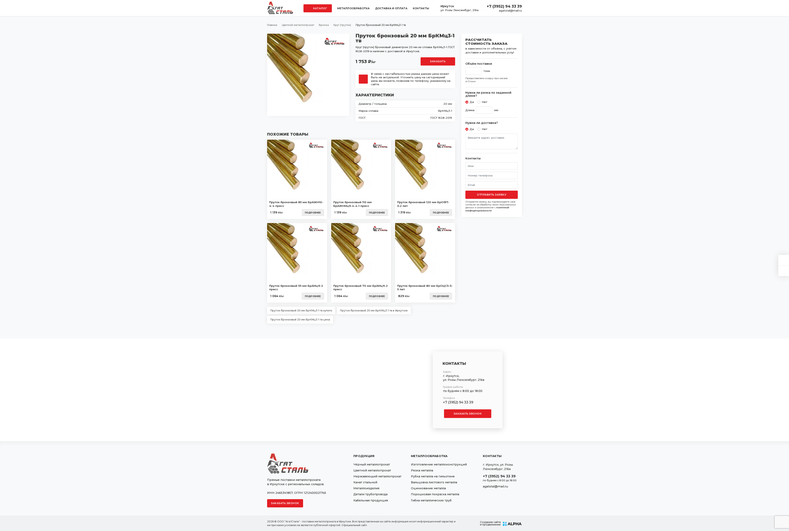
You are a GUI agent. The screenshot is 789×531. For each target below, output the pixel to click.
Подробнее (313, 212)
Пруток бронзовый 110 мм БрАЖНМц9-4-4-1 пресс (352, 203)
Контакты (421, 8)
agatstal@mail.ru (510, 10)
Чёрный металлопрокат (371, 464)
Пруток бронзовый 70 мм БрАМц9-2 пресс (360, 287)
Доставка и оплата (391, 8)
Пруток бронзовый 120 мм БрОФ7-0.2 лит (423, 203)
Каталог (320, 8)
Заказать (438, 61)
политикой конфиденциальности (487, 209)
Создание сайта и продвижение (490, 523)
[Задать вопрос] (783, 260)
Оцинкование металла (428, 488)
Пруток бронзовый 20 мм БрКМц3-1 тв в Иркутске (374, 310)
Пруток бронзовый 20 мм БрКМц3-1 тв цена (300, 319)
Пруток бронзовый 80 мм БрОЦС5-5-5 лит (425, 287)
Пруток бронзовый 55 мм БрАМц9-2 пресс (296, 287)
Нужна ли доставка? (481, 122)
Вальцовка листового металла (434, 482)
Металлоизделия (366, 488)
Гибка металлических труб (431, 500)
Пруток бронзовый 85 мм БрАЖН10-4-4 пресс (296, 203)
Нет (484, 102)
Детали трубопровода (370, 494)
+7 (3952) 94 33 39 (504, 6)
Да (472, 102)
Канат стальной (365, 482)
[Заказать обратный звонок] (783, 271)
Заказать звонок (468, 413)
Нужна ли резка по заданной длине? (488, 94)
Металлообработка (353, 8)
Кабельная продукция (370, 500)
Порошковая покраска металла (435, 494)
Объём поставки (478, 63)
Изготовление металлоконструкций (439, 464)
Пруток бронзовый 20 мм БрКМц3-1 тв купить (301, 310)
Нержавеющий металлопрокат (377, 476)
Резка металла (422, 470)
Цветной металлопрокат (372, 470)
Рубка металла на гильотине (433, 476)
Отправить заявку (491, 194)
